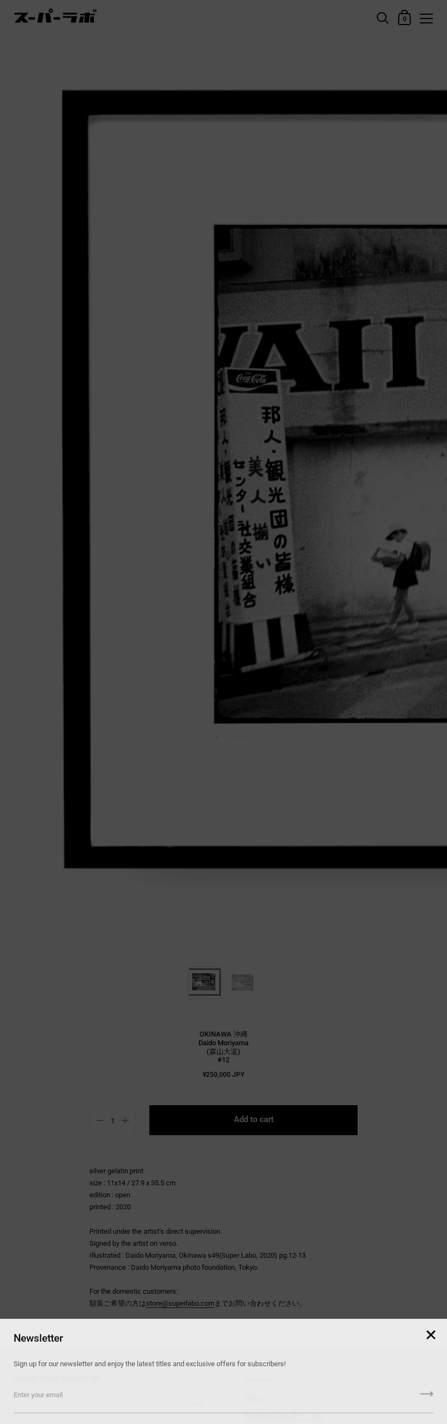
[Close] (430, 1333)
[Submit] (426, 1394)
